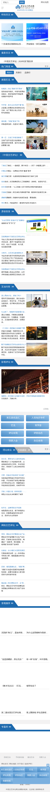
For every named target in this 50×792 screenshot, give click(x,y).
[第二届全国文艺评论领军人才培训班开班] (12, 700)
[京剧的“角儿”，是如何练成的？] (12, 621)
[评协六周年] (30, 745)
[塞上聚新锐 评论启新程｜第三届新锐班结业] (37, 700)
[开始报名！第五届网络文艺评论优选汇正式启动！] (37, 32)
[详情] (46, 409)
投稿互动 (7, 757)
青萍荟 (38, 425)
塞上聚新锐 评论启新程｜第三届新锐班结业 (37, 713)
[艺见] (42, 741)
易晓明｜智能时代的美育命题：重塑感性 (18, 198)
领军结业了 (31, 686)
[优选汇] (42, 745)
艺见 (13, 425)
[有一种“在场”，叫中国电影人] (37, 647)
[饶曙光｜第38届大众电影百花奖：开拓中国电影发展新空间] (25, 381)
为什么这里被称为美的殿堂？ (37, 633)
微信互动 (31, 757)
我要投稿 (7, 781)
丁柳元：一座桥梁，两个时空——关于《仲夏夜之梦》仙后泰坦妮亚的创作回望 (25, 166)
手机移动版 (20, 757)
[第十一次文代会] (42, 736)
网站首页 (4, 764)
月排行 (19, 73)
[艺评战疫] (8, 750)
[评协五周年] (30, 750)
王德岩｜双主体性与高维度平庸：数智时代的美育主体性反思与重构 (25, 192)
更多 (47, 66)
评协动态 (38, 433)
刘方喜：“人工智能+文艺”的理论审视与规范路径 (21, 187)
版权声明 (28, 764)
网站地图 (45, 2)
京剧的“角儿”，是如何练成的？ (12, 633)
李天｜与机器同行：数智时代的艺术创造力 (18, 203)
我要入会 (13, 440)
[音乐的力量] (19, 750)
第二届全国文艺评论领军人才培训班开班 (12, 713)
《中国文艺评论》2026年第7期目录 (18, 61)
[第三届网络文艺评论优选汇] (19, 736)
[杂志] (8, 745)
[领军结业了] (37, 674)
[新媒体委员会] (30, 736)
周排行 (10, 73)
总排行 (27, 73)
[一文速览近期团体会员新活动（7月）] (12, 32)
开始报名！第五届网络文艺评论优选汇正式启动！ (37, 44)
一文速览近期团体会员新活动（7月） (12, 44)
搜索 (22, 2)
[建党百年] (8, 741)
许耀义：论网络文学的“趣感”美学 (16, 171)
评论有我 (13, 433)
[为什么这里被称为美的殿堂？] (37, 621)
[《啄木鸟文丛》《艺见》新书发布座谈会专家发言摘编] (12, 674)
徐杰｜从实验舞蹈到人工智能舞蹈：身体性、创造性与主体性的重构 (25, 182)
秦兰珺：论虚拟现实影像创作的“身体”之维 (19, 176)
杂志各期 (38, 440)
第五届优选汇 (13, 417)
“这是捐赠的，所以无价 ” (12, 659)
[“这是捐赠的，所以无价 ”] (12, 647)
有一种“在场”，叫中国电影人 (37, 659)
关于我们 (20, 764)
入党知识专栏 (38, 417)
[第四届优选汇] (8, 736)
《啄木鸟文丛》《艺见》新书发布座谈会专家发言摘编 (12, 686)
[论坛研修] (30, 741)
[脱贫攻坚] (19, 741)
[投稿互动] (19, 745)
